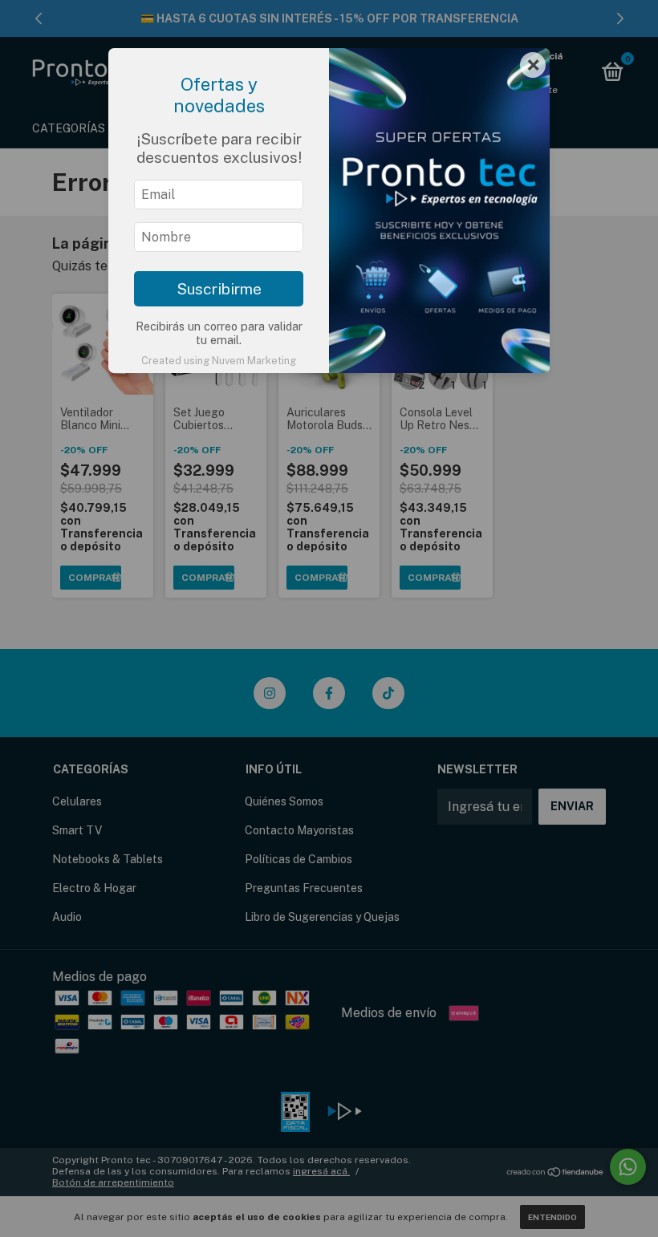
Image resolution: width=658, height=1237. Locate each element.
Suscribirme (219, 289)
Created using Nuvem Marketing (218, 361)
